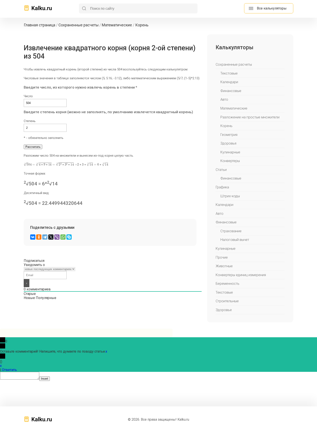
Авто (224, 99)
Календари (229, 82)
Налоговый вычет (234, 240)
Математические (233, 108)
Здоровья (228, 143)
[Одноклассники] (38, 237)
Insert (44, 378)
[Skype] (69, 237)
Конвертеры (230, 161)
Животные (224, 266)
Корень (226, 126)
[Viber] (57, 237)
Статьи (221, 170)
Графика (222, 187)
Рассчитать (33, 146)
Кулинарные (230, 152)
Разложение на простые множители (249, 117)
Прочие (222, 257)
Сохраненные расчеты (234, 64)
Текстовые (229, 73)
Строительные (227, 301)
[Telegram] (44, 237)
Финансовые (230, 91)
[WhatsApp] (63, 237)
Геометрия (228, 135)
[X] (50, 237)
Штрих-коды (230, 196)
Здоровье (224, 310)
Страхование (231, 231)
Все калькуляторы (272, 8)
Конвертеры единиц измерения (241, 275)
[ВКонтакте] (32, 237)
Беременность (227, 284)
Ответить (9, 370)
